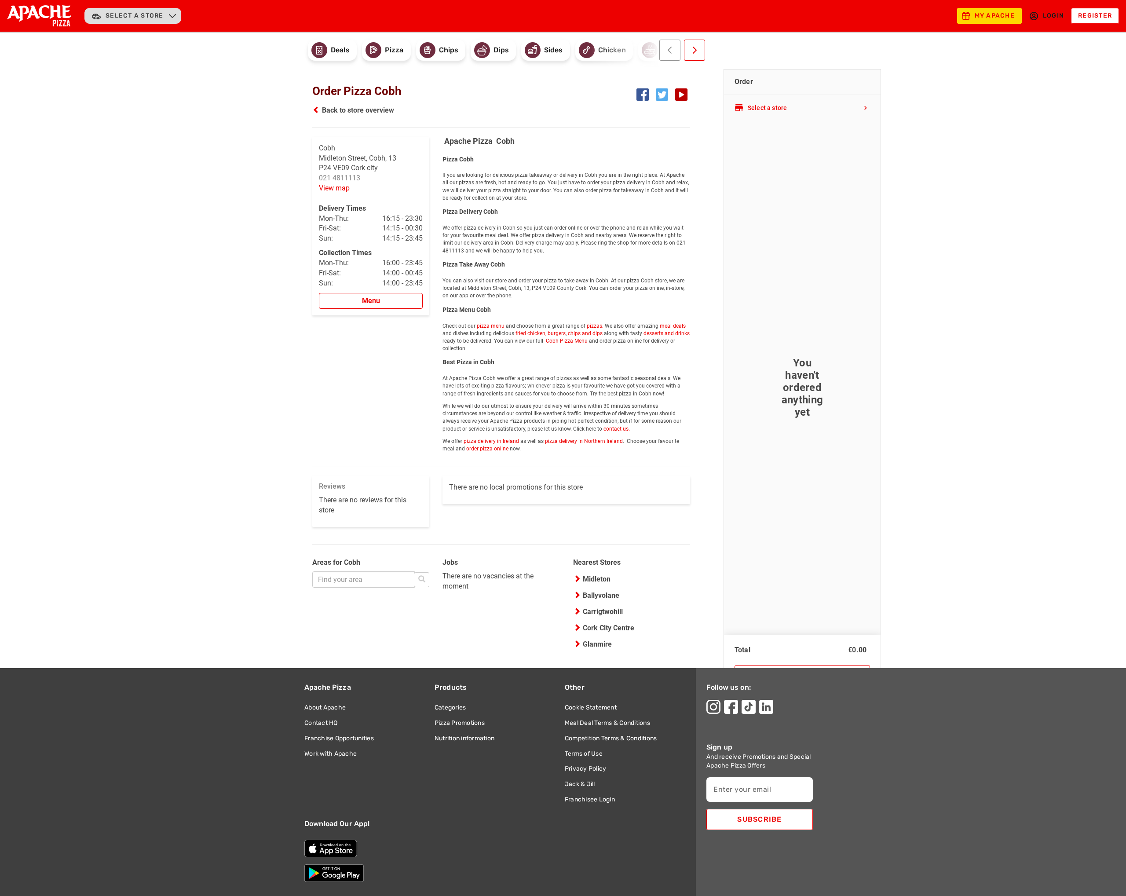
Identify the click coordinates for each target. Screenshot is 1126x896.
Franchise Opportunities (339, 738)
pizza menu (491, 326)
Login (1053, 15)
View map (334, 188)
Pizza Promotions (460, 723)
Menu (371, 300)
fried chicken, (530, 333)
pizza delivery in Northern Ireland (584, 441)
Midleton (597, 579)
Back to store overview (358, 110)
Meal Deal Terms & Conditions (607, 723)
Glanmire (597, 644)
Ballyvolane (601, 595)
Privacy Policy (586, 768)
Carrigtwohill (603, 611)
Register (1095, 15)
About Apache (325, 707)
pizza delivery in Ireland (491, 441)
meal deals (673, 326)
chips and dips (585, 333)
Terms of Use (584, 753)
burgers (557, 333)
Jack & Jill (580, 784)
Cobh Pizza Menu (566, 341)
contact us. (616, 429)
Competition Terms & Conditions (611, 738)
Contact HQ (321, 723)
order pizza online (487, 449)
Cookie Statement (591, 707)
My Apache (995, 15)
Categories (450, 707)
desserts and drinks (666, 333)
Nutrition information (464, 738)
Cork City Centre (608, 628)
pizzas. (594, 326)
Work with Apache (330, 753)
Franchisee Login (590, 799)
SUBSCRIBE (759, 819)
